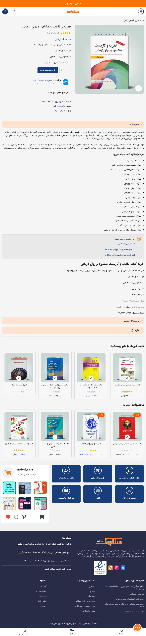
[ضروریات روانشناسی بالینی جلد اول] (18, 426)
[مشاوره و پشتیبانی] (66, 470)
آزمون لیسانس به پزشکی (85, 606)
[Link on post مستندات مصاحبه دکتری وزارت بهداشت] (9, 503)
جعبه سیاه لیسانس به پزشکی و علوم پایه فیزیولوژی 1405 (123, 605)
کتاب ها (43, 586)
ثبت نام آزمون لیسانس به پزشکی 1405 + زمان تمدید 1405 (47, 560)
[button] (127, 378)
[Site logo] (73, 11)
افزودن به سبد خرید (47, 70)
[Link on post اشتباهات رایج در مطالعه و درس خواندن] (25, 503)
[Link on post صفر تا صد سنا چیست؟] (9, 488)
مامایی (92, 591)
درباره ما (43, 606)
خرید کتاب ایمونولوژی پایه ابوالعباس (129, 599)
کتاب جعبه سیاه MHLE (135, 612)
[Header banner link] (73, 3)
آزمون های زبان (129, 498)
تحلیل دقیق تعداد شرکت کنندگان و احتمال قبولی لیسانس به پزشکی (44, 544)
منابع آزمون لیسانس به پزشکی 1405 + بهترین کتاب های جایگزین (45, 552)
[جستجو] (14, 11)
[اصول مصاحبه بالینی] (18, 367)
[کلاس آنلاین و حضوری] (129, 470)
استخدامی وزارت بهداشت (85, 601)
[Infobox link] (24, 472)
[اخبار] (98, 490)
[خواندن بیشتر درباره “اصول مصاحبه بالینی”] (18, 378)
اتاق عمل (91, 596)
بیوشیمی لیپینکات (137, 594)
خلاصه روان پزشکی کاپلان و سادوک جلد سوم (55, 445)
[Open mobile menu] (140, 11)
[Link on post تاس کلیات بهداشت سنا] (40, 503)
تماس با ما (42, 601)
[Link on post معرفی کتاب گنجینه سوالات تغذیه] (40, 488)
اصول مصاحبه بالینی (19, 384)
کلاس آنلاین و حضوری (129, 478)
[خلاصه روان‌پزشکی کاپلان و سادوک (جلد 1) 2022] (55, 367)
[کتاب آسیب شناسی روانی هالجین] (127, 367)
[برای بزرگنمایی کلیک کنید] (138, 88)
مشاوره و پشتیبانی (66, 478)
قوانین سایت (41, 591)
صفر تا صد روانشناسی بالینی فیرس (127, 443)
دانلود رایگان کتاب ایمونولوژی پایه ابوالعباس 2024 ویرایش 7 (124, 588)
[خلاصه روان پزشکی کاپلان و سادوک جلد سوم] (55, 426)
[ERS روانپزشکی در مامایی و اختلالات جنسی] (91, 367)
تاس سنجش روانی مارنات (91, 443)
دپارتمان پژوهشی (66, 498)
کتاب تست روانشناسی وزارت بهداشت (120, 255)
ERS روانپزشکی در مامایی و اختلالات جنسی (91, 386)
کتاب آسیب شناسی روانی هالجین (127, 384)
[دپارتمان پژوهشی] (66, 490)
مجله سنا (42, 596)
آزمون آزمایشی (98, 478)
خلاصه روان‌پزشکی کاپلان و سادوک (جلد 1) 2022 (55, 386)
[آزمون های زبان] (129, 490)
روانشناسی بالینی (130, 20)
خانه (142, 20)
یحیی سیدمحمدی (56, 110)
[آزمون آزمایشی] (98, 470)
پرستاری (92, 586)
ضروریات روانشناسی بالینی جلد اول (19, 443)
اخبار (98, 498)
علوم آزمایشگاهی (88, 611)
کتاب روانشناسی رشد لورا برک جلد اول (120, 249)
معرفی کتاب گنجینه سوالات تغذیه (57, 569)
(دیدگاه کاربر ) (53, 33)
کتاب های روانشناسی (126, 243)
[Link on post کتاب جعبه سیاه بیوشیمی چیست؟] (25, 488)
